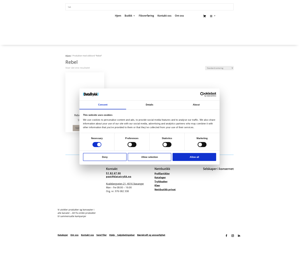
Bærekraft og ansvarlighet (151, 234)
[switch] (132, 144)
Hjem (118, 16)
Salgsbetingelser (126, 234)
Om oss (74, 234)
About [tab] (196, 104)
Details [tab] (149, 104)
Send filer (101, 234)
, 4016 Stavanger (125, 183)
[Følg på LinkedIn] (238, 235)
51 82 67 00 (113, 173)
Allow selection (149, 157)
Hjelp (113, 234)
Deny (105, 157)
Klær (157, 185)
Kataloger (160, 177)
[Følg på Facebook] (226, 235)
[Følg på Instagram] (232, 235)
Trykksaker (161, 181)
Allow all (194, 157)
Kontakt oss (164, 16)
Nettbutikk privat (165, 189)
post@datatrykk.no (118, 176)
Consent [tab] (102, 104)
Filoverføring (146, 16)
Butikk (128, 16)
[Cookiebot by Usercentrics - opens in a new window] (202, 94)
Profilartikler (162, 173)
